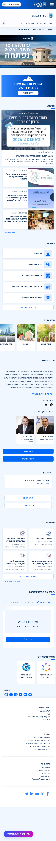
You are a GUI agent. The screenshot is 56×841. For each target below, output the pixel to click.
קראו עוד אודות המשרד (42, 394)
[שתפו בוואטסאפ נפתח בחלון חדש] (6, 694)
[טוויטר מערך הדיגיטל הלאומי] (42, 794)
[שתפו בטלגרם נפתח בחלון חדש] (30, 694)
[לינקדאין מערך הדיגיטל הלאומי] (31, 794)
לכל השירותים (45, 711)
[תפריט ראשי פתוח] (52, 4)
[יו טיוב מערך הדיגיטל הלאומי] (37, 794)
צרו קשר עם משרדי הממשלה (39, 717)
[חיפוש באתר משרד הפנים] (4, 23)
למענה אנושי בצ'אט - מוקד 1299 (37, 741)
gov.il (50, 29)
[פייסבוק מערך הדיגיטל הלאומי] (47, 794)
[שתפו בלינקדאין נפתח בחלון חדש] (15, 694)
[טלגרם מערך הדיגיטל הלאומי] (26, 794)
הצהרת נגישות (44, 770)
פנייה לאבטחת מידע (42, 749)
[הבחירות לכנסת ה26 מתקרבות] (28, 86)
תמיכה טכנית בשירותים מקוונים (38, 743)
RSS (48, 714)
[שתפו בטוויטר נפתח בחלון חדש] (20, 694)
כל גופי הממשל (38, 29)
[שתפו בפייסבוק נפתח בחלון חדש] (11, 694)
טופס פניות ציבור (42, 483)
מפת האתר (46, 773)
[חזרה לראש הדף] (48, 833)
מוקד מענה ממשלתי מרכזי (40, 746)
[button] (24, 64)
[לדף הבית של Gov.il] (40, 4)
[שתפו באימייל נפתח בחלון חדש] (25, 694)
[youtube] (46, 404)
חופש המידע (45, 776)
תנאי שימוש (46, 719)
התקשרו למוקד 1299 (42, 738)
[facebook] (51, 404)
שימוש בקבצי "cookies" (41, 779)
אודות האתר (45, 767)
